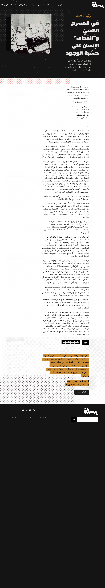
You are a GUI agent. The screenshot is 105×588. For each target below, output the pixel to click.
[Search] (74, 419)
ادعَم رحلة (82, 392)
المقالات (28, 418)
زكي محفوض (83, 16)
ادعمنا (13, 418)
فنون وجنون (71, 342)
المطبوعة (43, 418)
